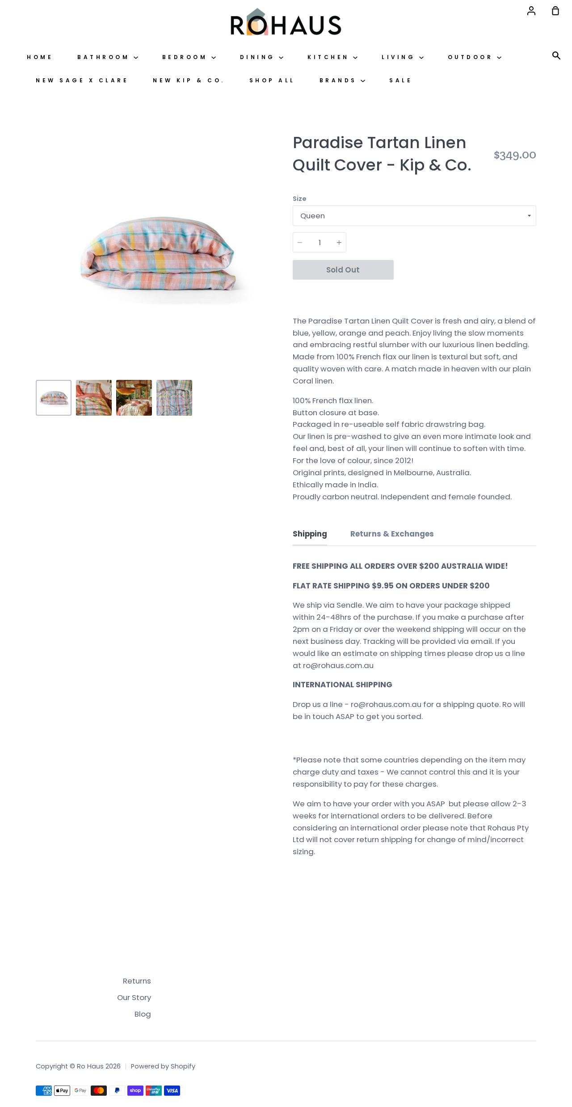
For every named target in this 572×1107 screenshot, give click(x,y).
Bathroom (105, 57)
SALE (400, 80)
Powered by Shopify (163, 1066)
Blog (143, 1014)
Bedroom (186, 57)
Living (400, 57)
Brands (340, 80)
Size (300, 198)
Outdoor (472, 57)
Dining (259, 57)
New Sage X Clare (82, 80)
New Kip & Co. (189, 80)
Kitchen (330, 57)
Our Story (134, 997)
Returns (137, 980)
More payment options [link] (465, 291)
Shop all (272, 80)
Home (40, 57)
